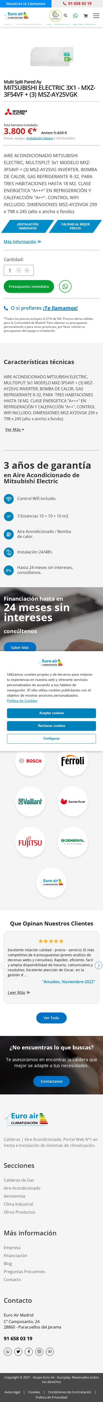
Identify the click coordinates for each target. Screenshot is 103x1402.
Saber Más (20, 647)
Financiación (15, 1255)
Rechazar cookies (51, 726)
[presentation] (4, 965)
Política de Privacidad (51, 1397)
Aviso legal (12, 1392)
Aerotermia (14, 1196)
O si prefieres (44, 308)
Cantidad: (14, 259)
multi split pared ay (22, 82)
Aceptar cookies (51, 713)
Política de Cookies (22, 701)
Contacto (12, 1279)
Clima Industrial (18, 1204)
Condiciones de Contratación (69, 1392)
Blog (8, 1263)
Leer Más (16, 992)
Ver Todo (51, 1017)
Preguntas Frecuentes (24, 1271)
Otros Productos (19, 1212)
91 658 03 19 (80, 3)
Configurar (51, 738)
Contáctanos (51, 1081)
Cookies (34, 1392)
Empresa (12, 1247)
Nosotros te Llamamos (25, 3)
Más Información (20, 241)
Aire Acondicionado (22, 1188)
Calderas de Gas (19, 1180)
